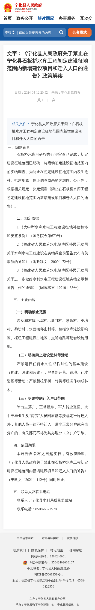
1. (18, 227)
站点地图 (56, 550)
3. (18, 270)
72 (64, 262)
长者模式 (79, 32)
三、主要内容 (24, 300)
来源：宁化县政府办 (65, 92)
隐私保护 (37, 550)
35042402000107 (62, 562)
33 (71, 288)
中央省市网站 (25, 538)
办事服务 (67, 18)
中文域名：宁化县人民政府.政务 (48, 568)
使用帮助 (75, 550)
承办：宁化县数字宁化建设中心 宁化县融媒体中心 (47, 604)
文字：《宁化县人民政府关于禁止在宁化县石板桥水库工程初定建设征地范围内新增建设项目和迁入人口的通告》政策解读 (47, 65)
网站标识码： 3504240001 (48, 556)
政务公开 (24, 18)
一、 (11, 147)
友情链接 (72, 538)
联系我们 (19, 550)
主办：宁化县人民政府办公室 (47, 598)
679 (54, 236)
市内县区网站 (50, 538)
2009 (55, 262)
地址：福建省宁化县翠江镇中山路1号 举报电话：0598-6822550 (48, 583)
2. (18, 244)
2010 (62, 288)
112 (39, 480)
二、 (20, 218)
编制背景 (22, 147)
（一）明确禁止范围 (30, 312)
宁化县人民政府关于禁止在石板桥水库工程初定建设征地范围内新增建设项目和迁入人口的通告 (47, 131)
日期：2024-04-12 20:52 (31, 92)
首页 (7, 18)
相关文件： (21, 124)
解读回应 (46, 18)
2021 (29, 480)
